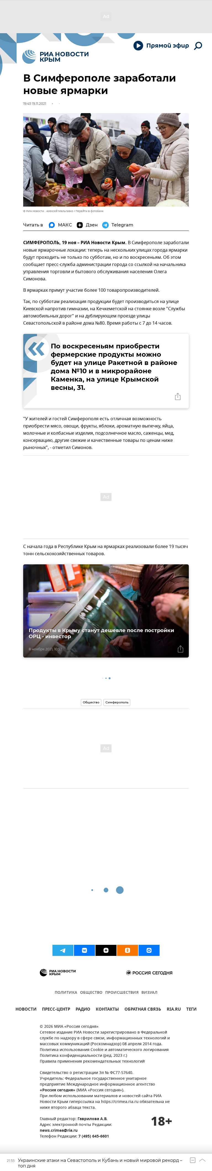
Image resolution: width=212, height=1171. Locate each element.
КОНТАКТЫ (107, 1010)
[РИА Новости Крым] (55, 56)
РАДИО (83, 1010)
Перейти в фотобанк (90, 211)
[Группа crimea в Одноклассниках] (127, 950)
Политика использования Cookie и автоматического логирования (104, 1050)
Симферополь (116, 702)
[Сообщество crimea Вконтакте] (84, 950)
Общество (91, 702)
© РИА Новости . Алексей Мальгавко (48, 211)
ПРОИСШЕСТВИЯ (122, 993)
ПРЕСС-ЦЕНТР (56, 1010)
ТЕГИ (191, 1010)
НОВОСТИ (25, 1010)
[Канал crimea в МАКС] (149, 950)
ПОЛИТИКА (66, 993)
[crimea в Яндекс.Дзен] (106, 950)
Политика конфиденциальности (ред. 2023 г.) (83, 1056)
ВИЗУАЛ (149, 993)
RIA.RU (174, 1010)
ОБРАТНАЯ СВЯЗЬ (142, 1010)
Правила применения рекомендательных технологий (92, 1061)
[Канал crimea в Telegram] (62, 950)
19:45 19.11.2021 (34, 103)
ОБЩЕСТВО (91, 993)
